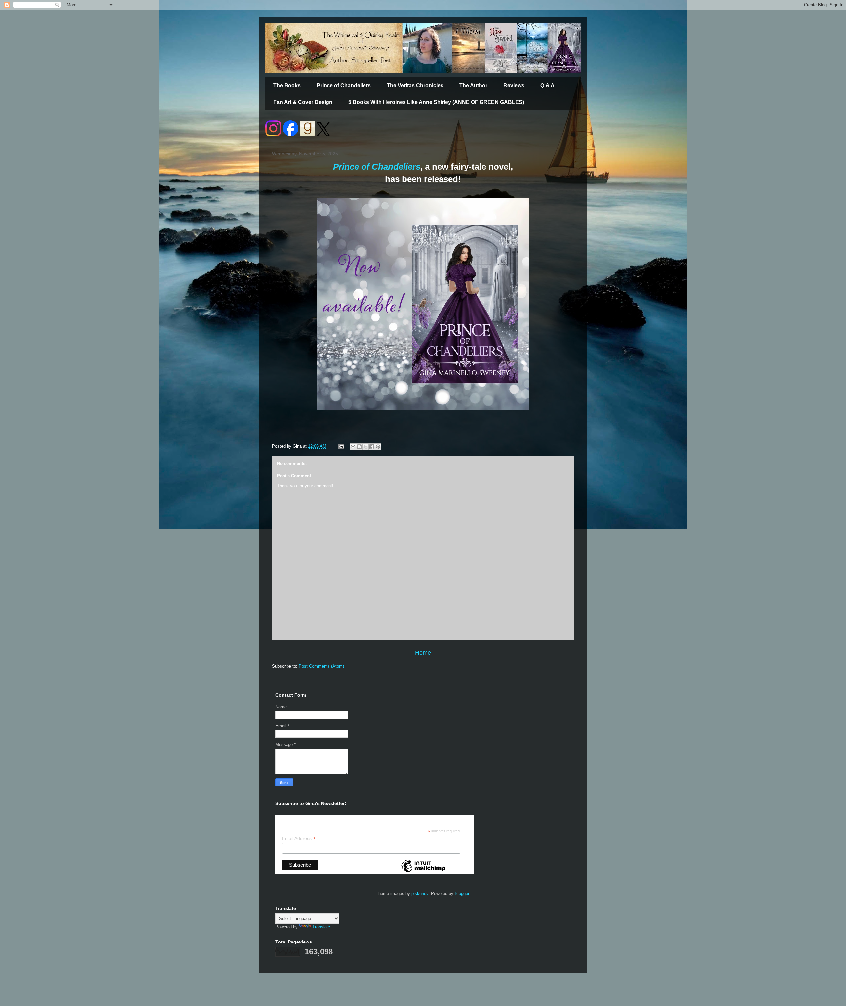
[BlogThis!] (359, 446)
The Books (287, 85)
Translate (321, 926)
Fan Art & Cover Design (302, 102)
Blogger (462, 893)
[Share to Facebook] (371, 446)
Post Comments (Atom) (321, 666)
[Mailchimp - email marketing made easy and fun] (423, 871)
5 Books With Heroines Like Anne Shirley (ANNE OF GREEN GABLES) (436, 102)
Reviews (513, 85)
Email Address (299, 838)
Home (423, 653)
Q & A (547, 85)
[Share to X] (365, 446)
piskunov (419, 893)
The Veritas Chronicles (415, 85)
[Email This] (353, 446)
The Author (473, 85)
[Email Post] (341, 446)
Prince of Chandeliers (344, 85)
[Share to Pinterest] (378, 446)
